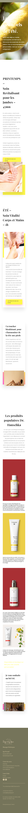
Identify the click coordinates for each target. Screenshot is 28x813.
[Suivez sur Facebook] (4, 779)
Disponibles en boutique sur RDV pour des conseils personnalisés (14, 664)
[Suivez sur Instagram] (6, 779)
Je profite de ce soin (10, 160)
